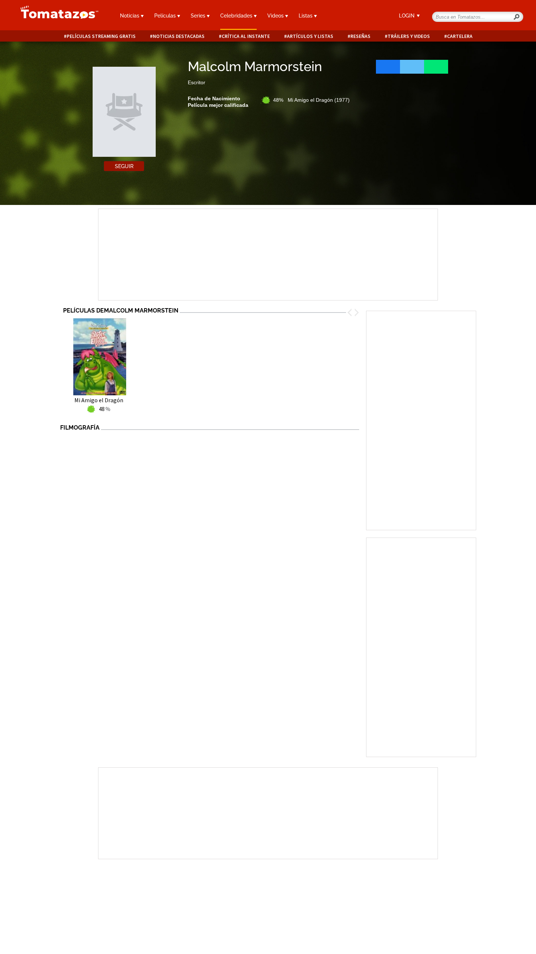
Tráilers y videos (409, 36)
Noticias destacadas (179, 36)
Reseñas (360, 36)
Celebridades (237, 16)
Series (199, 16)
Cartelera (460, 36)
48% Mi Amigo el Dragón (311, 100)
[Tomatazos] (56, 16)
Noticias (130, 16)
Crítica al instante (246, 36)
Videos (276, 16)
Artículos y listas (310, 36)
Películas (165, 16)
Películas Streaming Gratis (101, 36)
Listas (306, 16)
